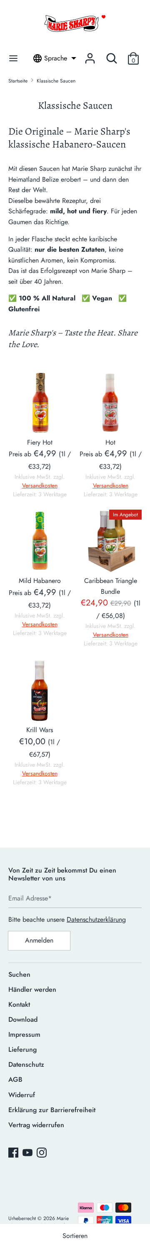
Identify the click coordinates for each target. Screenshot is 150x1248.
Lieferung (22, 1049)
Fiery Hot (39, 442)
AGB (15, 1079)
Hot (110, 442)
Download (23, 1019)
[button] (133, 58)
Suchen (19, 974)
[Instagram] (42, 1153)
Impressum (24, 1034)
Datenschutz (26, 1064)
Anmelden (39, 940)
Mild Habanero (40, 580)
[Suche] (111, 55)
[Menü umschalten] (13, 58)
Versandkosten (40, 485)
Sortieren (75, 1235)
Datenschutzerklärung (96, 919)
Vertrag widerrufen (36, 1125)
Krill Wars (39, 730)
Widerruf (21, 1095)
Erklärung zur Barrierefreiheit (51, 1110)
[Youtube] (28, 1153)
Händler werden (32, 989)
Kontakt (19, 1004)
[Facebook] (14, 1153)
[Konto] (90, 55)
